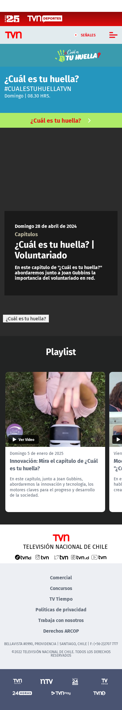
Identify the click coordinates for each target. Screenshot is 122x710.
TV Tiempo (61, 598)
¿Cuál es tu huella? (55, 120)
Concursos (61, 588)
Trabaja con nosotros (61, 620)
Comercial (61, 577)
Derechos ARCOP (61, 630)
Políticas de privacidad (61, 609)
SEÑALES (88, 35)
